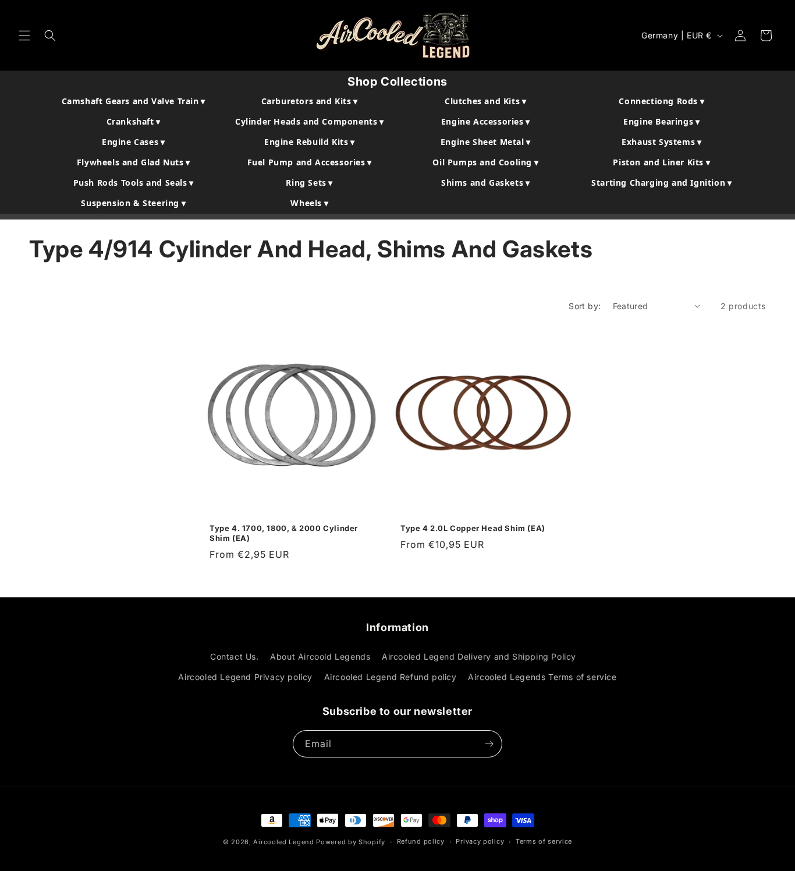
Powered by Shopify (350, 842)
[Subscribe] (489, 743)
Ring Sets (309, 182)
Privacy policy (480, 841)
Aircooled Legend (283, 842)
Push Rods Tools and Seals (133, 182)
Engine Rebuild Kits (309, 141)
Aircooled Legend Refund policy (390, 677)
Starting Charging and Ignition (661, 182)
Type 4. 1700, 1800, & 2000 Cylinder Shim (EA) (284, 533)
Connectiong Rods (661, 101)
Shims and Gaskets (485, 182)
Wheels (309, 202)
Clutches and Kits (485, 101)
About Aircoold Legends (320, 656)
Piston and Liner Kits (661, 162)
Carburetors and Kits (309, 101)
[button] (24, 35)
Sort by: (585, 306)
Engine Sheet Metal (486, 141)
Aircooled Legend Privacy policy (245, 677)
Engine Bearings (661, 121)
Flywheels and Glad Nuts (133, 162)
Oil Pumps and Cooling (485, 162)
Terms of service (544, 841)
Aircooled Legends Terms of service (542, 677)
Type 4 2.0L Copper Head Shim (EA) (472, 528)
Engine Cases (133, 141)
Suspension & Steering (133, 202)
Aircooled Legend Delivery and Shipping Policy (479, 656)
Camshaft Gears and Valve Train (133, 101)
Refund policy (421, 841)
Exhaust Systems (661, 141)
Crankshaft (134, 121)
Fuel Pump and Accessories (309, 162)
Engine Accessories (485, 121)
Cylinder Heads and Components (309, 121)
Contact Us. (234, 656)
